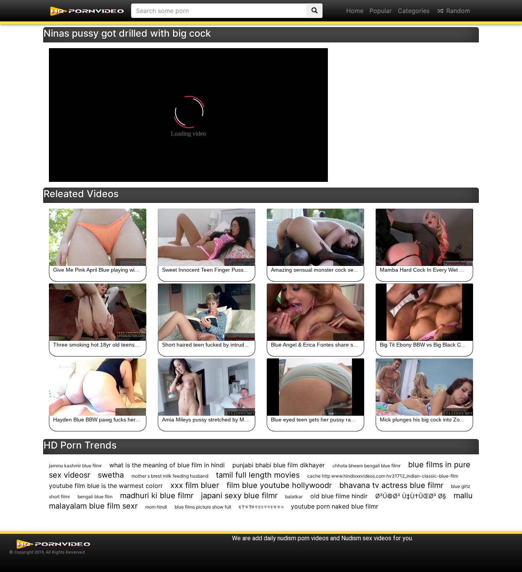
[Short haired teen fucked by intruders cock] (206, 312)
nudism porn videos (303, 538)
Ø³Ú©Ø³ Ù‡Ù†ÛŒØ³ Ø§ (410, 496)
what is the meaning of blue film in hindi (167, 465)
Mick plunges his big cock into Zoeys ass (429, 419)
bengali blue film (95, 496)
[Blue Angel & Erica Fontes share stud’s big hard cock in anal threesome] (315, 312)
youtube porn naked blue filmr (334, 506)
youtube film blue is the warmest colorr (106, 485)
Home (354, 11)
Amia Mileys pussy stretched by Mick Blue (212, 419)
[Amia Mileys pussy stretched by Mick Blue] (206, 387)
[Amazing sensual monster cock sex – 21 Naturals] (315, 237)
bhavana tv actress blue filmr (391, 485)
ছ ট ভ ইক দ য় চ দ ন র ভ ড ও (261, 507)
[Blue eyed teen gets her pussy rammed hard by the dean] (315, 387)
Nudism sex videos (366, 538)
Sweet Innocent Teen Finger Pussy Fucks (212, 270)
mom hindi (156, 507)
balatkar (294, 496)
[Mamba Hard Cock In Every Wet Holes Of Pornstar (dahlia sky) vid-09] (424, 237)
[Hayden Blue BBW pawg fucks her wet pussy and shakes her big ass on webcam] (97, 387)
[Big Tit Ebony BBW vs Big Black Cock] (424, 312)
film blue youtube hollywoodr (279, 485)
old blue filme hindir (339, 496)
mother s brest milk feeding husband (169, 476)
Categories (414, 11)
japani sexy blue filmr (239, 495)
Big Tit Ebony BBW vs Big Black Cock (424, 345)
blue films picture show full (203, 507)
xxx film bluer (194, 485)
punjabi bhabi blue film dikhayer (278, 465)
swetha (111, 475)
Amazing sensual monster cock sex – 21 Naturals (330, 270)
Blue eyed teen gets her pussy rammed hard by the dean (340, 419)
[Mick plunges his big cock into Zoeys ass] (424, 387)
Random (457, 11)
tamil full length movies (258, 475)
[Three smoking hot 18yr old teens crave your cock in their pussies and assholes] (97, 312)
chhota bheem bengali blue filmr (366, 465)
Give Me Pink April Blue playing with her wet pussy (113, 270)
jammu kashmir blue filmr (75, 465)
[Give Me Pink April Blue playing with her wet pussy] (97, 237)
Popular (381, 11)
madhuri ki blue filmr (156, 495)
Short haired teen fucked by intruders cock (213, 345)
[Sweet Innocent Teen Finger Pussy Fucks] (206, 237)
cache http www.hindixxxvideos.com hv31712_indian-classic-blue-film (382, 476)
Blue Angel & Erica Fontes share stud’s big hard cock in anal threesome (357, 345)
